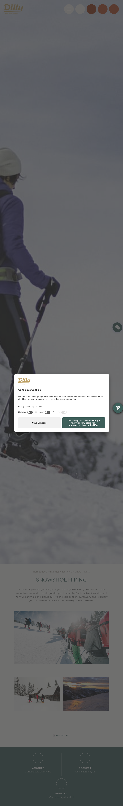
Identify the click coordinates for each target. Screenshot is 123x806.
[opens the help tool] (118, 408)
